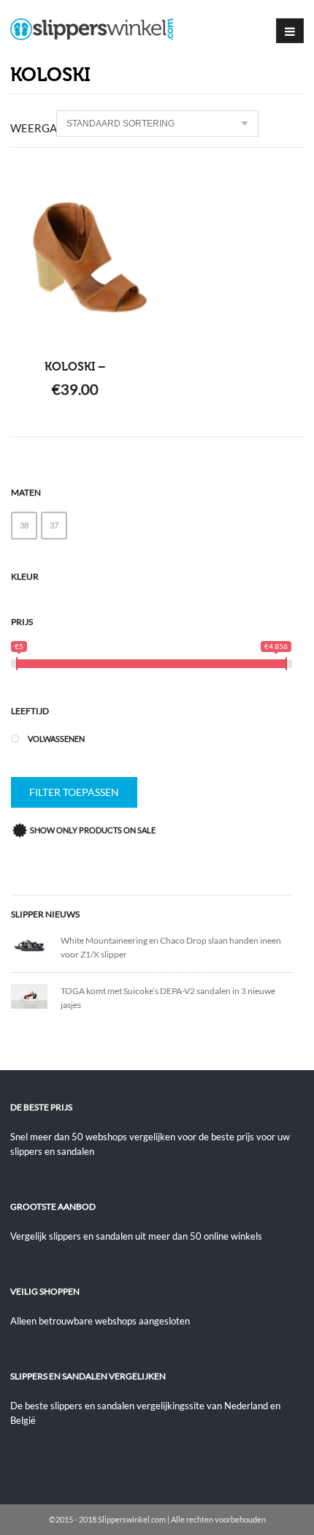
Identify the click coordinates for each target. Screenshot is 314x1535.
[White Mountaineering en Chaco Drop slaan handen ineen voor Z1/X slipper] (36, 944)
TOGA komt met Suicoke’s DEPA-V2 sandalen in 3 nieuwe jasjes (168, 997)
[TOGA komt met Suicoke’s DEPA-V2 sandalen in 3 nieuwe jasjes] (36, 995)
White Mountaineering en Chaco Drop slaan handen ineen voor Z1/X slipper (171, 947)
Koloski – (75, 367)
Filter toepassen (74, 792)
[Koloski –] (75, 257)
